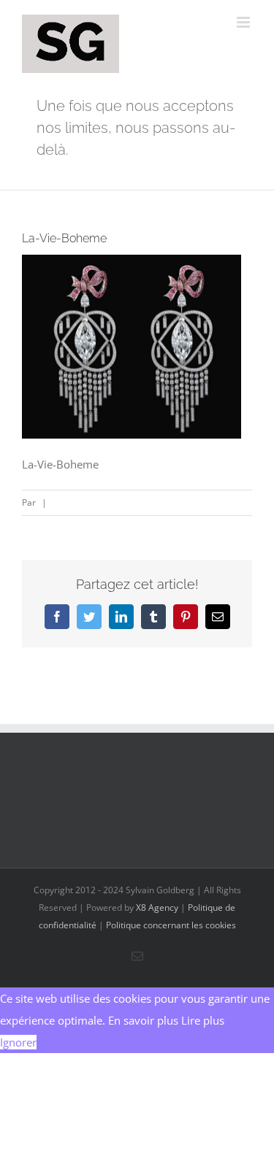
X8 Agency (157, 907)
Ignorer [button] (18, 1042)
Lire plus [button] (202, 1020)
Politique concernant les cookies (171, 925)
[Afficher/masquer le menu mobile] (244, 22)
